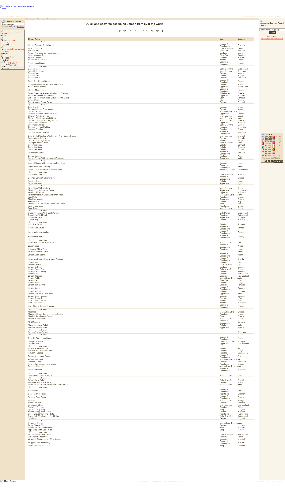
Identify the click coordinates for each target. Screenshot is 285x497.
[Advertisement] (239, 25)
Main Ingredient (16, 49)
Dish (11, 57)
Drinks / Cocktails (13, 64)
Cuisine (12, 41)
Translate (20, 27)
